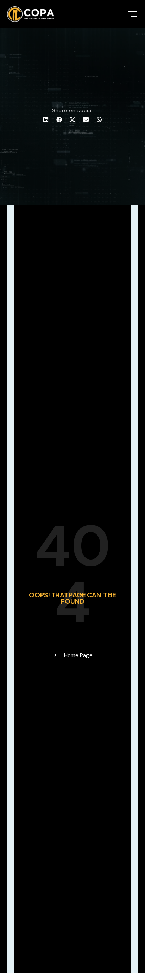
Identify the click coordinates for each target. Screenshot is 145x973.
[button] (46, 120)
